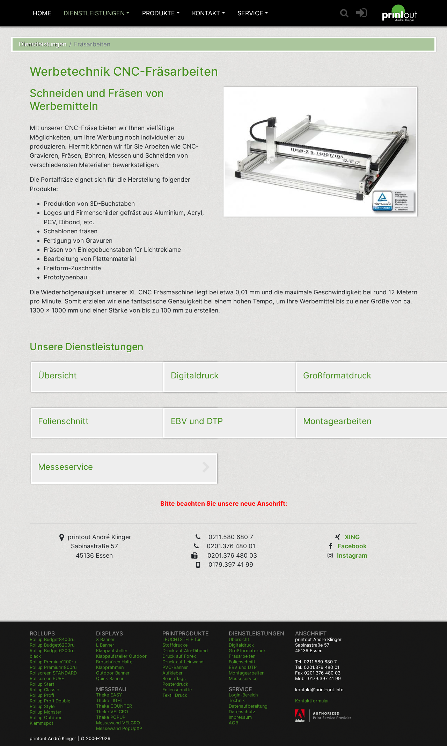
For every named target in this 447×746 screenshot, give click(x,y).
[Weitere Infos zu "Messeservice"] (119, 467)
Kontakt (206, 13)
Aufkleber (172, 673)
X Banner (105, 639)
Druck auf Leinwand (183, 661)
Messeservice (243, 678)
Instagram (352, 555)
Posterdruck (175, 684)
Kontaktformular (312, 700)
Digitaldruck (241, 645)
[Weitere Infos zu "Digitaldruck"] (251, 376)
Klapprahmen (110, 667)
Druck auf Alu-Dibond (185, 650)
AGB (233, 722)
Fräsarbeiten (242, 656)
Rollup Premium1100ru (53, 661)
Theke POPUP (110, 717)
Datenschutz (242, 711)
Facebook (352, 546)
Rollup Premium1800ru (53, 667)
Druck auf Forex (179, 656)
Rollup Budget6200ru (52, 645)
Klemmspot (41, 723)
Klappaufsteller (111, 650)
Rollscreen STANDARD (53, 673)
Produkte (158, 13)
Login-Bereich (243, 695)
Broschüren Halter (115, 661)
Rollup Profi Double (50, 700)
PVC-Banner (175, 667)
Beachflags (174, 678)
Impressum (240, 717)
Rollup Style (42, 706)
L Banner (105, 645)
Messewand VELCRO (118, 722)
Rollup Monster (45, 712)
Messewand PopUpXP (119, 728)
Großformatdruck (247, 650)
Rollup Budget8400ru (52, 639)
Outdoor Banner (113, 673)
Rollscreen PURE (47, 678)
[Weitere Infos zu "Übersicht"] (119, 376)
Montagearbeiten (246, 673)
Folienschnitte (177, 689)
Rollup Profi (42, 695)
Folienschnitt (242, 661)
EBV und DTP (243, 667)
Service (250, 13)
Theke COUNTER (114, 706)
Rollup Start (42, 684)
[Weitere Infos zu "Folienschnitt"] (119, 422)
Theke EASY (109, 695)
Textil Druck (174, 695)
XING (352, 537)
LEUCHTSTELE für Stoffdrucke (181, 642)
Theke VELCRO (112, 711)
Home (42, 13)
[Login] (361, 13)
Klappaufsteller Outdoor (121, 656)
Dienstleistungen (94, 13)
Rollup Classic (44, 689)
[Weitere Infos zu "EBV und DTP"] (251, 422)
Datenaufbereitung (248, 706)
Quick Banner (110, 678)
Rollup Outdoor (46, 717)
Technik (237, 700)
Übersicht (239, 639)
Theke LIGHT (109, 700)
